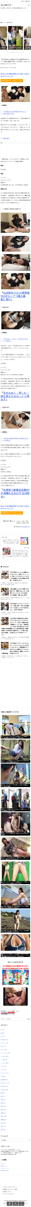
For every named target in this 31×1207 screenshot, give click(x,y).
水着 (3, 1099)
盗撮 (28, 522)
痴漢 (3, 1109)
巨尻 (3, 1093)
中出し (26, 521)
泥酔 (3, 1103)
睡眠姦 (4, 1119)
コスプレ (4, 1056)
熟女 (3, 1106)
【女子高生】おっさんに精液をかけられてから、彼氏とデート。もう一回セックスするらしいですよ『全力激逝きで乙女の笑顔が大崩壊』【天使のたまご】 (19, 576)
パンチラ (4, 1063)
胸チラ (3, 1126)
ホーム (3, 22)
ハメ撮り (4, 1059)
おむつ (3, 1046)
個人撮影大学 (25, 526)
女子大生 (4, 1086)
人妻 (3, 1076)
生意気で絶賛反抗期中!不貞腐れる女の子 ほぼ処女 (15, 493)
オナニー (13, 521)
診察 (3, 1129)
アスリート (4, 1043)
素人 (3, 1123)
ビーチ (3, 1066)
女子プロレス (5, 1083)
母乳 (3, 1096)
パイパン (18, 521)
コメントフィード (5, 1168)
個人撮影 (4, 1079)
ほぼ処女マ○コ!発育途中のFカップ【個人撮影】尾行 (15, 296)
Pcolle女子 (5, 1039)
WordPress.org (4, 1170)
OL (3, 1036)
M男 (3, 1033)
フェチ (3, 1069)
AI (2, 1029)
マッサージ (5, 1073)
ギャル (4, 1049)
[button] (3, 37)
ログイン (3, 1163)
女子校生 (18, 522)
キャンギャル (5, 1053)
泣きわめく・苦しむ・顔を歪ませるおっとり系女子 (15, 396)
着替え (4, 1116)
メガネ (22, 521)
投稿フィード (4, 1166)
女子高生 (10, 22)
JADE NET (5, 138)
